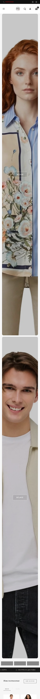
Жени (7, 688)
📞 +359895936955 (8, 1)
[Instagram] (36, 2)
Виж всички (30, 681)
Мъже (18, 688)
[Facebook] (32, 2)
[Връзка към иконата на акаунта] (30, 9)
